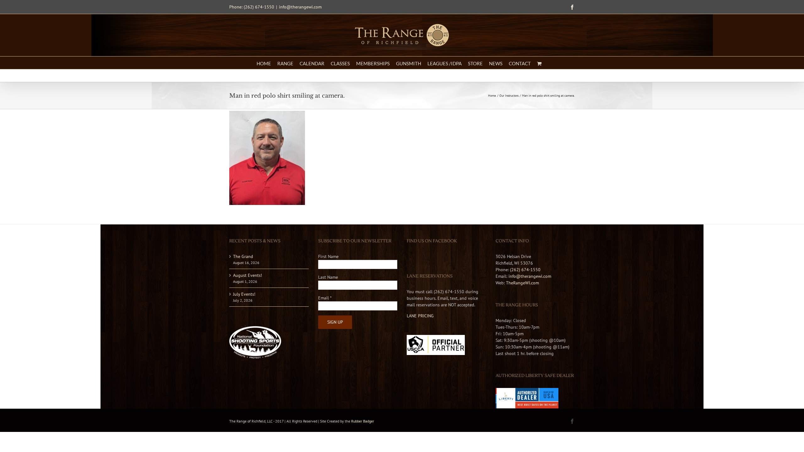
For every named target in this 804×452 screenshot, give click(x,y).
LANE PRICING (420, 316)
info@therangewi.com (300, 7)
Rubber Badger (362, 421)
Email (325, 298)
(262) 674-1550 (525, 269)
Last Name (328, 277)
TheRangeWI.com (522, 283)
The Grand (243, 256)
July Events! (244, 294)
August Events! (247, 275)
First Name (328, 256)
